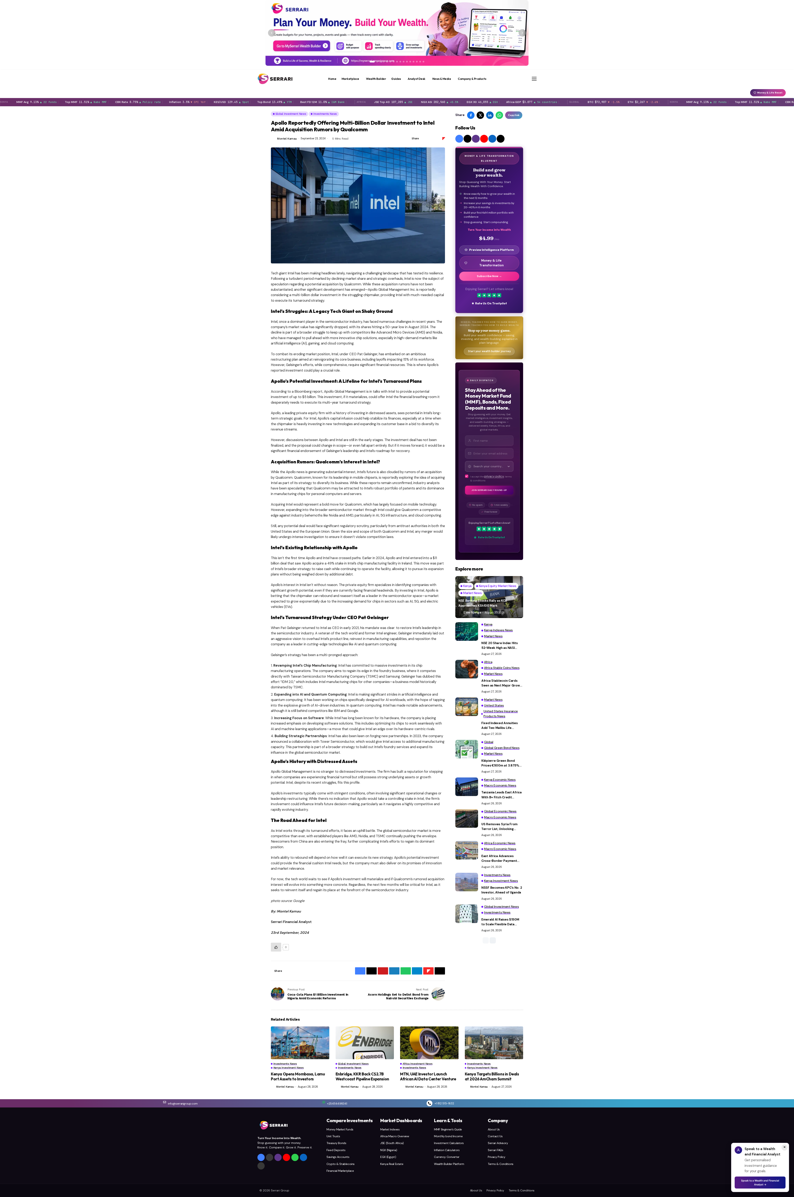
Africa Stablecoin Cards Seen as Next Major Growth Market (502, 683)
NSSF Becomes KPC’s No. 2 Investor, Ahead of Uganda (501, 890)
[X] (467, 139)
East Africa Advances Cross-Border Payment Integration (499, 858)
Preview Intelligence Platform (491, 250)
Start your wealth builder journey (489, 351)
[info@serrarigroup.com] (164, 1102)
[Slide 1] (372, 61)
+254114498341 (337, 1103)
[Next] (522, 33)
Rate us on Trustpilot (491, 303)
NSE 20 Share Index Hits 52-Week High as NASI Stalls (499, 646)
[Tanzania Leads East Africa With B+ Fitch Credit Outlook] (466, 786)
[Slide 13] (413, 61)
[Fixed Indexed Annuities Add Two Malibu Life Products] (466, 706)
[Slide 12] (410, 61)
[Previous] (271, 33)
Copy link (513, 115)
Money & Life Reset (769, 92)
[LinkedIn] (492, 139)
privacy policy (494, 476)
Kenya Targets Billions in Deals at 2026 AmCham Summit (492, 1076)
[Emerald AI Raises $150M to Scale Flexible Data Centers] (466, 913)
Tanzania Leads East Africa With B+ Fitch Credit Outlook (501, 795)
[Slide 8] (397, 61)
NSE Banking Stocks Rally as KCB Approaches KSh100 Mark (482, 603)
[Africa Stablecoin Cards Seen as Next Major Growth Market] (466, 669)
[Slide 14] (417, 61)
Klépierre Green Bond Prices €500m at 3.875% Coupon (500, 763)
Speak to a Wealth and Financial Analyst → (760, 1182)
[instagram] (476, 139)
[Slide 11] (407, 61)
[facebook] (459, 139)
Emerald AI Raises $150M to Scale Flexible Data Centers (500, 922)
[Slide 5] (387, 61)
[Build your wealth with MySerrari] (397, 33)
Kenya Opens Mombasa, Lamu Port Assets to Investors (298, 1076)
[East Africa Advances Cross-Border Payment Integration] (466, 850)
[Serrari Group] (275, 79)
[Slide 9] (400, 61)
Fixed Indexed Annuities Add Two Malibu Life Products (499, 726)
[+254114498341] (323, 1102)
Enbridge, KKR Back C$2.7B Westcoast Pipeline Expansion (362, 1076)
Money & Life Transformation (491, 262)
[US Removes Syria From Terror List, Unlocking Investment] (466, 818)
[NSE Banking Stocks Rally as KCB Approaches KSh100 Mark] (489, 597)
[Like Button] (276, 947)
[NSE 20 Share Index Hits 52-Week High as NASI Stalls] (466, 631)
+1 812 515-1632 (444, 1103)
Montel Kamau (287, 138)
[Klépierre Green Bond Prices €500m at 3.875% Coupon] (466, 749)
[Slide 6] (390, 61)
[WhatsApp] (295, 1157)
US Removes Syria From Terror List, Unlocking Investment (499, 827)
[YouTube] (484, 139)
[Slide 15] (420, 61)
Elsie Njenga (472, 612)
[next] (493, 940)
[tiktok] (501, 139)
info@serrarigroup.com (183, 1103)
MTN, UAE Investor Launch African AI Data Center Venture (428, 1076)
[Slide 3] (380, 61)
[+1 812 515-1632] (429, 1103)
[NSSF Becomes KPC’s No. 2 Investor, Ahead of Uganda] (466, 882)
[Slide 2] (377, 61)
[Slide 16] (423, 61)
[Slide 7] (394, 61)
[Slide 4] (384, 61)
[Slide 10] (403, 61)
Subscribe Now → (489, 276)
